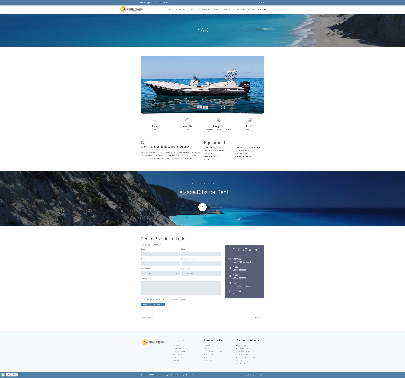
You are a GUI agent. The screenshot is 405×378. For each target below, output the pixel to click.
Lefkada (207, 346)
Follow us (241, 360)
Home (171, 10)
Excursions (218, 10)
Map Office (208, 357)
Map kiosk (208, 360)
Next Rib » (259, 318)
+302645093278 (243, 354)
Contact (259, 10)
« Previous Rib (147, 318)
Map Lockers (209, 354)
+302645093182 (243, 351)
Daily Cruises (195, 10)
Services (251, 10)
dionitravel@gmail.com (246, 357)
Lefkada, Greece (244, 349)
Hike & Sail (228, 10)
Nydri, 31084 (242, 346)
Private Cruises (181, 10)
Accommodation (240, 10)
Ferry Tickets (207, 10)
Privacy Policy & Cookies (177, 299)
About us (175, 346)
